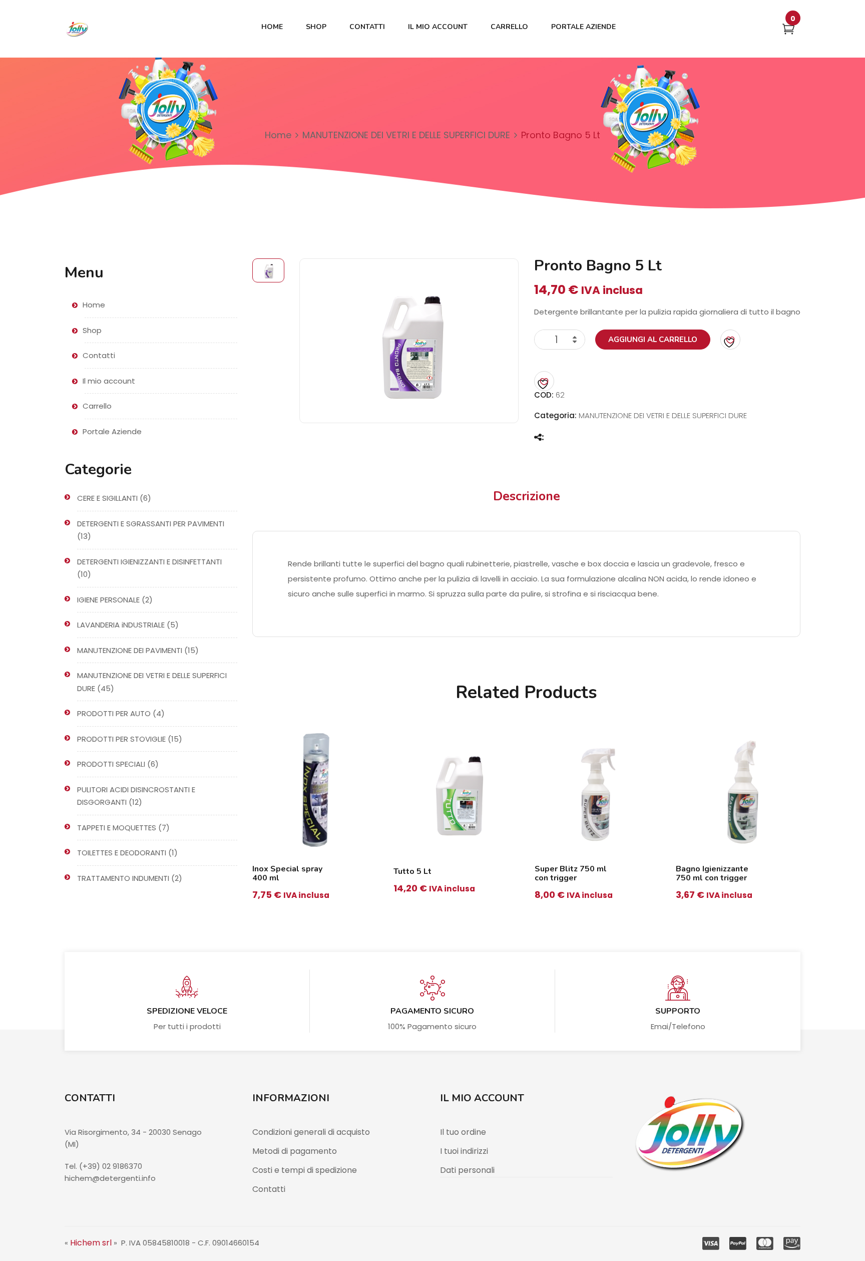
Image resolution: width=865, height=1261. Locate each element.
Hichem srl (91, 1242)
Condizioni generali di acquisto (311, 1132)
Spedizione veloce (187, 1011)
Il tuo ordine (463, 1132)
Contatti (268, 1189)
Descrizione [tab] (526, 496)
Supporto (677, 1011)
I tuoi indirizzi (464, 1151)
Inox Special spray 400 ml (287, 873)
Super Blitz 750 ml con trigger (571, 873)
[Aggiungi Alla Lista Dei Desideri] (730, 339)
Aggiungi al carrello (652, 340)
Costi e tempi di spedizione (304, 1170)
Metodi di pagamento (294, 1151)
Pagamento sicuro (432, 1011)
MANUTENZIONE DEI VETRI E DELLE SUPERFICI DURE (406, 135)
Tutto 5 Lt (412, 871)
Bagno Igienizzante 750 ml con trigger (712, 873)
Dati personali (467, 1170)
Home (278, 135)
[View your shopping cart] (788, 31)
